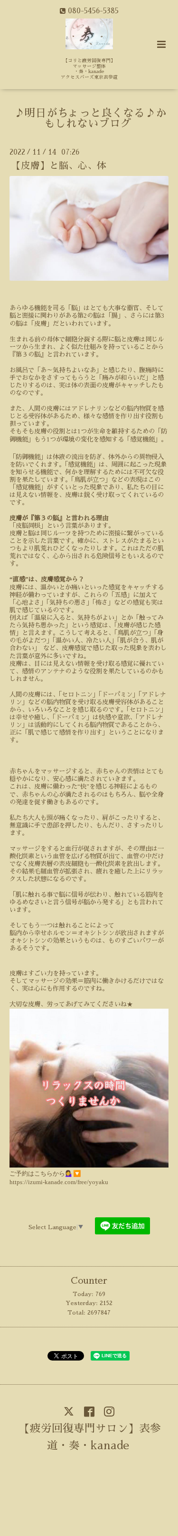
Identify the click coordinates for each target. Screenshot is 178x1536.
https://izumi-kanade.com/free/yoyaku (58, 1182)
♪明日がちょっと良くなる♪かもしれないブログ (90, 118)
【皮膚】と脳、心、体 (58, 165)
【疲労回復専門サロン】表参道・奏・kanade (90, 1437)
